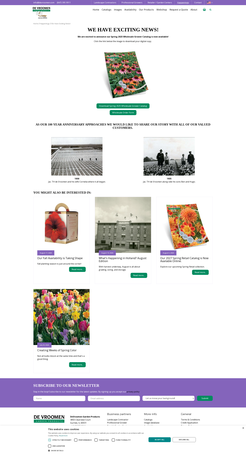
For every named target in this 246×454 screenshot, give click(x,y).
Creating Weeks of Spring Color (57, 350)
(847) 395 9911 (64, 2)
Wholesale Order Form (123, 112)
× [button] (243, 428)
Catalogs (148, 419)
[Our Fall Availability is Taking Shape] (61, 225)
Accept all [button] (160, 440)
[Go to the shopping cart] (204, 9)
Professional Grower (117, 422)
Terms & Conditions (190, 419)
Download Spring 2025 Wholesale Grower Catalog (123, 106)
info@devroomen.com (43, 2)
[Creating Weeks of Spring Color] (61, 317)
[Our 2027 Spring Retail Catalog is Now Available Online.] (184, 225)
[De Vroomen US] (41, 12)
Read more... (77, 269)
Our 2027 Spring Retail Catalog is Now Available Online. (184, 259)
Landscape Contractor (117, 419)
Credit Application (189, 422)
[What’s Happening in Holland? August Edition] (123, 225)
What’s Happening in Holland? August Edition (123, 259)
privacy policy (133, 391)
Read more (63, 436)
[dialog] (123, 439)
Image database (151, 422)
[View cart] (204, 10)
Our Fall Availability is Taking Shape (60, 258)
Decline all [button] (184, 440)
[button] (96, 450)
